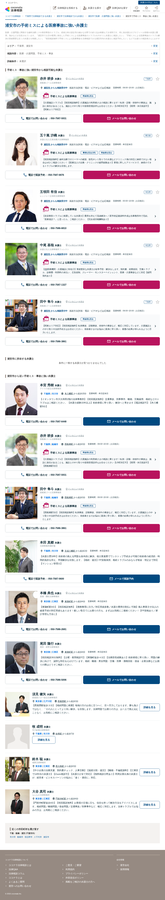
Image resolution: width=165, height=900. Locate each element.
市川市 (55, 393)
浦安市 (47, 88)
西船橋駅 (69, 444)
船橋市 (55, 444)
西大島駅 (60, 766)
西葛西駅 (62, 701)
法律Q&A (13, 869)
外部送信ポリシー (75, 877)
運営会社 (124, 865)
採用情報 (124, 869)
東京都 (47, 601)
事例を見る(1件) (89, 153)
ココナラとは (15, 877)
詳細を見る (150, 707)
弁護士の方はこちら (149, 2)
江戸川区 (48, 701)
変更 (155, 46)
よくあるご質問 (16, 881)
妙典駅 (59, 734)
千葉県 (47, 393)
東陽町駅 (69, 601)
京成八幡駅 (70, 551)
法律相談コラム (16, 873)
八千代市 (38, 837)
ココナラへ (13, 3)
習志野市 (28, 837)
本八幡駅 (69, 393)
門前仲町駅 (61, 798)
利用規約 (70, 869)
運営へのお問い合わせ (20, 886)
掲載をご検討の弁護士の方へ (80, 881)
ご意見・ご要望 (73, 865)
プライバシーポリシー (77, 873)
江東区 (55, 601)
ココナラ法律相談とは (20, 865)
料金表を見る (88, 96)
